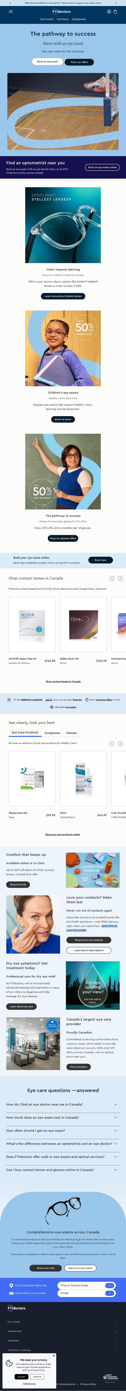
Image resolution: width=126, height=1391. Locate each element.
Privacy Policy (88, 1384)
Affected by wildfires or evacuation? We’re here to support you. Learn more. (63, 3)
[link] (32, 624)
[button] (115, 3)
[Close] (53, 1355)
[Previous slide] (111, 578)
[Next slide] (120, 578)
